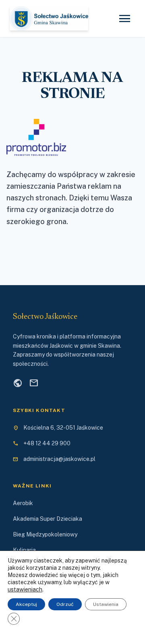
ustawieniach (25, 589)
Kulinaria (24, 550)
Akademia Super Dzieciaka (47, 519)
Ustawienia (105, 604)
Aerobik (23, 503)
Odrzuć (65, 604)
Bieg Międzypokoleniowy (45, 534)
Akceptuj (26, 604)
